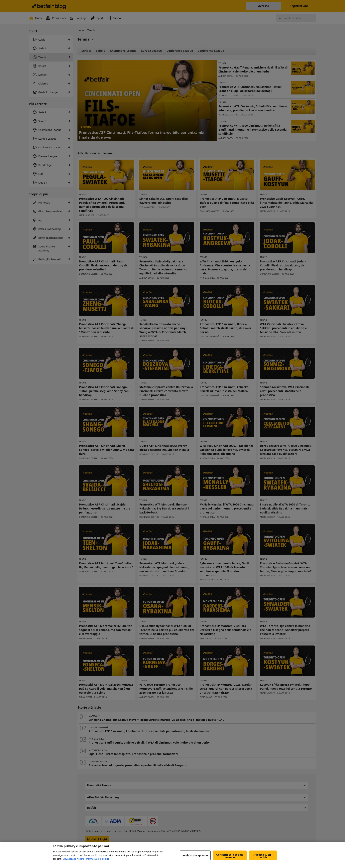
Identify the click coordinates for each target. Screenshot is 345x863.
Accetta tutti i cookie (263, 856)
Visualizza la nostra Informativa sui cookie (86, 858)
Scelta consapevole (195, 855)
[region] (172, 852)
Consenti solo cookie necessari (229, 856)
